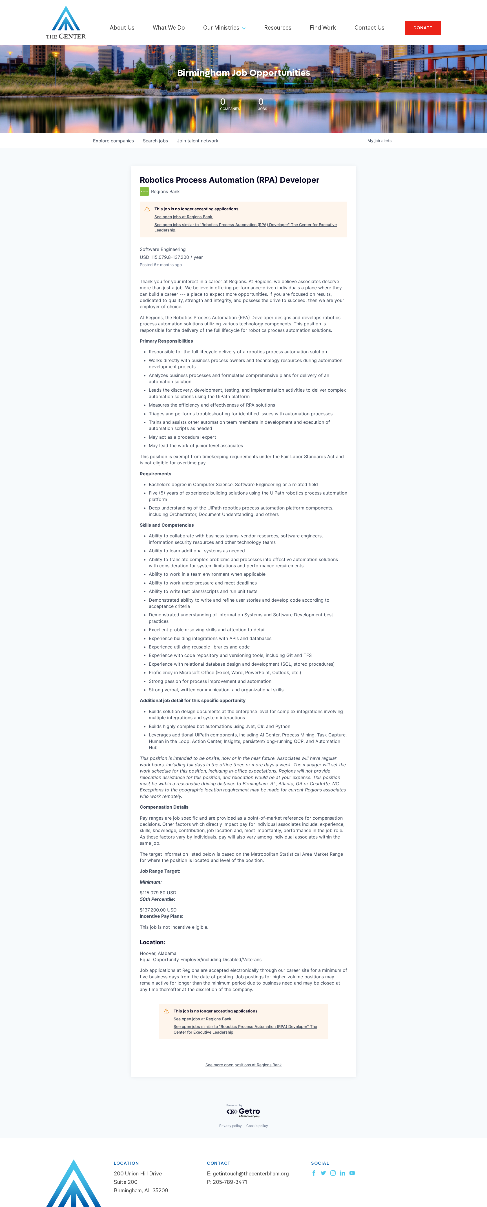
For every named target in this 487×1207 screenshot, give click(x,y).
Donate (423, 28)
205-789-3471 (230, 1183)
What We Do (169, 28)
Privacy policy (230, 1126)
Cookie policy (257, 1126)
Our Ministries (221, 28)
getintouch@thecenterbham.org (251, 1174)
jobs (155, 141)
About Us (122, 28)
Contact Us (369, 28)
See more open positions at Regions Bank (243, 1064)
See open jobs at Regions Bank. (183, 216)
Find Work (323, 28)
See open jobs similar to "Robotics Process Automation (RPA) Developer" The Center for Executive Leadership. (245, 227)
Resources (277, 28)
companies (113, 141)
